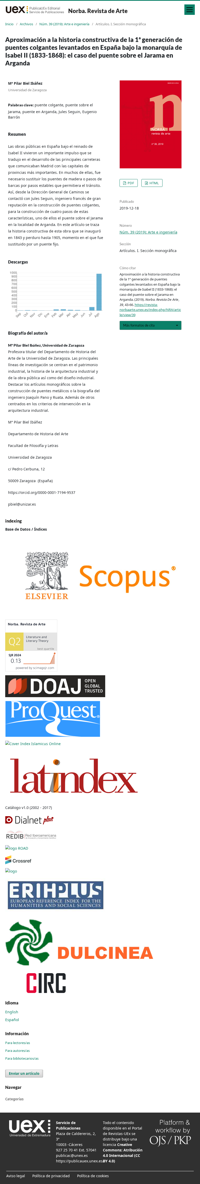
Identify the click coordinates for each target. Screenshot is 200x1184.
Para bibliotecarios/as (22, 1058)
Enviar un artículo (24, 1073)
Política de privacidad (51, 1175)
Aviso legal (15, 1175)
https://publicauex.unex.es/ (80, 1160)
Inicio (9, 24)
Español (12, 1019)
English (11, 1011)
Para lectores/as (17, 1042)
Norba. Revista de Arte (98, 10)
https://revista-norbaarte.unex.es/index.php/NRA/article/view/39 (150, 309)
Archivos (26, 24)
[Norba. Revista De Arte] (100, 575)
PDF (130, 183)
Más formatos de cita (139, 325)
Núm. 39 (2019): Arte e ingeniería (64, 24)
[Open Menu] (189, 9)
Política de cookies (93, 1175)
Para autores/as (17, 1050)
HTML (154, 183)
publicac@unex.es (72, 1155)
